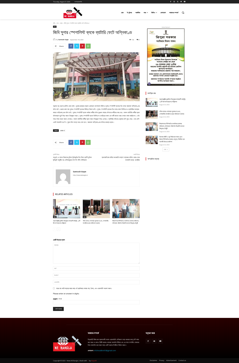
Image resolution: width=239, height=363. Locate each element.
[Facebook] (170, 1)
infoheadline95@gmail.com (105, 350)
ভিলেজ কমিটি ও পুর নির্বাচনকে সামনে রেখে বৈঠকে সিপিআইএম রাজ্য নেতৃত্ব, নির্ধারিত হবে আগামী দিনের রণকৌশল (172, 139)
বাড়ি (54, 23)
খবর (58, 23)
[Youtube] (184, 1)
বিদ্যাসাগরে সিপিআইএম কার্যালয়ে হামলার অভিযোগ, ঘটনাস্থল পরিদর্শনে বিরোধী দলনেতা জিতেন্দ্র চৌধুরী (171, 126)
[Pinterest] (82, 46)
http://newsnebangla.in (80, 175)
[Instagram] (174, 1)
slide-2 (62, 130)
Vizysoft (94, 361)
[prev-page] (54, 229)
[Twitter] (177, 1)
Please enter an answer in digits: (66, 293)
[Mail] (154, 341)
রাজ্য (61, 23)
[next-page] (58, 229)
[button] (183, 13)
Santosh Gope (63, 39)
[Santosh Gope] (54, 39)
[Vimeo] (181, 1)
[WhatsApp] (88, 46)
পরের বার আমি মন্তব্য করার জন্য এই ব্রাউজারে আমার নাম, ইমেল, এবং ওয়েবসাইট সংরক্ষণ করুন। (84, 288)
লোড (165, 149)
